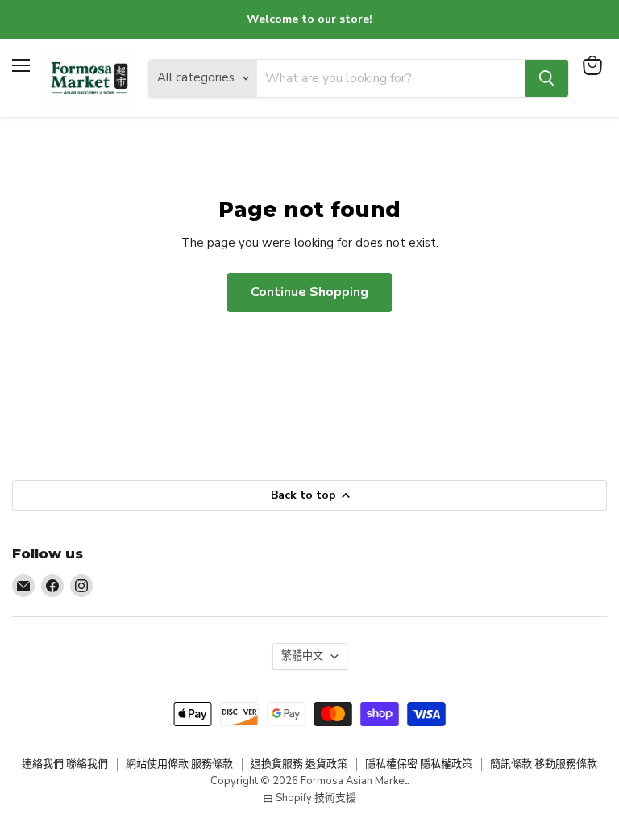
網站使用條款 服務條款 (179, 764)
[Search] (546, 78)
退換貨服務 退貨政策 (299, 764)
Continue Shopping (309, 292)
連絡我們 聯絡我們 (65, 764)
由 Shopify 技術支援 (309, 798)
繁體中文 (302, 656)
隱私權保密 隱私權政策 (418, 764)
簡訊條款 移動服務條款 (543, 764)
